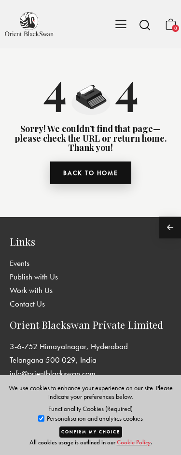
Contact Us (27, 303)
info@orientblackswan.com (53, 373)
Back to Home (90, 173)
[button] (145, 24)
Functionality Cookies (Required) (90, 408)
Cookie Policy (134, 442)
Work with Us (31, 290)
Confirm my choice (90, 432)
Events (19, 263)
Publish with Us (34, 276)
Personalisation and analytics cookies (94, 418)
